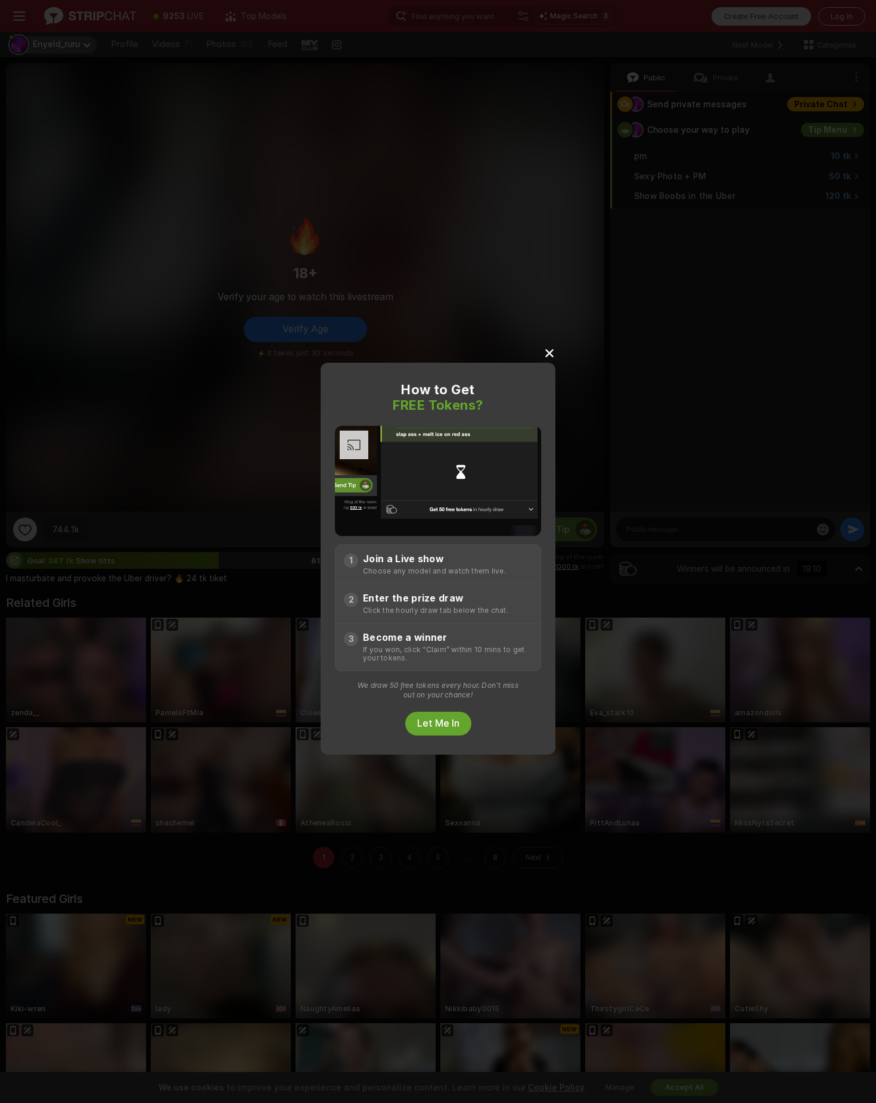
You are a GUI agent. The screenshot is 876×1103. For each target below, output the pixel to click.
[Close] (549, 352)
